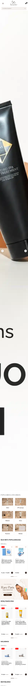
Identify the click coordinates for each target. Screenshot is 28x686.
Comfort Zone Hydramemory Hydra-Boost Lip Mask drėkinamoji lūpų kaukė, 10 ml (7, 663)
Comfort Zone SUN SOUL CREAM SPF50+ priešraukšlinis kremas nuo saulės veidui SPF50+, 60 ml (20, 623)
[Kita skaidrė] (25, 251)
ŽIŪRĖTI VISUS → (4, 543)
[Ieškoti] (24, 8)
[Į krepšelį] (12, 573)
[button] (12, 547)
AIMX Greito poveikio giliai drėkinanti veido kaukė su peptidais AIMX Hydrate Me (7, 562)
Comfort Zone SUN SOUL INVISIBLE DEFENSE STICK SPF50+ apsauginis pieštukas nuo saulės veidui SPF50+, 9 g (7, 623)
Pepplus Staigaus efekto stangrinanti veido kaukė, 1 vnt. (20, 561)
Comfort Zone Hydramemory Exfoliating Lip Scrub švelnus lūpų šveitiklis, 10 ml (20, 663)
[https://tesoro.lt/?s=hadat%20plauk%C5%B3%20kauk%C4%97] (14, 251)
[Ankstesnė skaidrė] (2, 251)
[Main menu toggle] (3, 3)
